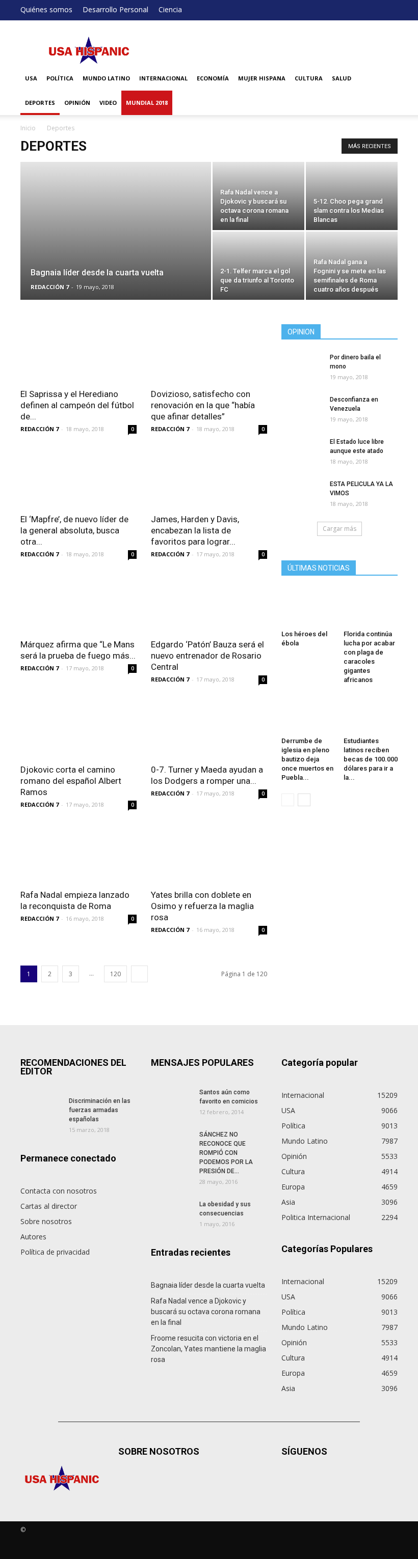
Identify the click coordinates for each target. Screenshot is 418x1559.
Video (108, 102)
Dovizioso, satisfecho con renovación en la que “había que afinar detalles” (203, 405)
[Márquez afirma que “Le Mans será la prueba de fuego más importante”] (78, 603)
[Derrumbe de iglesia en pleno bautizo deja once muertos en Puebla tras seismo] (308, 714)
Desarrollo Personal (115, 9)
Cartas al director (48, 1206)
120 (115, 974)
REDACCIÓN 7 (50, 287)
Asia (288, 1202)
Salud (341, 78)
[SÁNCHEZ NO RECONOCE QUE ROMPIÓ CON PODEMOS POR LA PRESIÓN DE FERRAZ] (171, 1144)
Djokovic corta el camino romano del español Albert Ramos (70, 780)
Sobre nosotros (46, 1221)
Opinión (77, 102)
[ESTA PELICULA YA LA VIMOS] (301, 493)
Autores (33, 1236)
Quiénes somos (46, 9)
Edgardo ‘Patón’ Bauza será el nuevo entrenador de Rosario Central (207, 655)
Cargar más (339, 528)
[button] (385, 90)
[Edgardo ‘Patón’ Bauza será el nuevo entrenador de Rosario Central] (209, 603)
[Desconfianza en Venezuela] (301, 409)
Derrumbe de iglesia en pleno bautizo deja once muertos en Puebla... (307, 759)
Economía (213, 78)
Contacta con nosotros (58, 1191)
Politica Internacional (315, 1217)
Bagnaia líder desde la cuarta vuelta (208, 1285)
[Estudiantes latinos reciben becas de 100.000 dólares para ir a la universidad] (371, 714)
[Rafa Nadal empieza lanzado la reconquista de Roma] (78, 854)
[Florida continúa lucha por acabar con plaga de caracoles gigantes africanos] (371, 607)
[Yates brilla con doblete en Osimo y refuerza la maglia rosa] (209, 854)
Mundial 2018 (147, 102)
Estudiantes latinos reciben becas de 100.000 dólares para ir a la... (371, 759)
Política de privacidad (55, 1252)
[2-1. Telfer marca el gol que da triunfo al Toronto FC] (258, 266)
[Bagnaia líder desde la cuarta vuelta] (115, 231)
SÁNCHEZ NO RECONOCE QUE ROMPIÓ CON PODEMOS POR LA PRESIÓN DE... (226, 1153)
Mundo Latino (106, 78)
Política (59, 78)
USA (31, 78)
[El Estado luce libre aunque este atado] (301, 451)
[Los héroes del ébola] (308, 607)
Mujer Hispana (261, 78)
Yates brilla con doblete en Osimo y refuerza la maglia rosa (202, 906)
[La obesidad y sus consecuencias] (171, 1214)
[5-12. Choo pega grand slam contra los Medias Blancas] (352, 196)
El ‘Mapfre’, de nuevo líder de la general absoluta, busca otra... (74, 530)
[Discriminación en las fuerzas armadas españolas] (40, 1110)
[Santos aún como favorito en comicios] (171, 1102)
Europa (293, 1187)
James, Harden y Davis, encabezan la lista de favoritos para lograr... (195, 530)
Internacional (163, 78)
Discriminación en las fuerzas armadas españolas (99, 1110)
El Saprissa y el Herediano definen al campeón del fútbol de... (77, 405)
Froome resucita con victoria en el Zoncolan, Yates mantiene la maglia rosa (208, 1349)
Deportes (40, 102)
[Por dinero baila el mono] (301, 367)
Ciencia (170, 9)
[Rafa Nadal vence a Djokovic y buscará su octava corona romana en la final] (258, 196)
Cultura (309, 78)
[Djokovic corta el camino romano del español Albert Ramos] (78, 728)
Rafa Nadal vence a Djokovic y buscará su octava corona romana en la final (205, 1311)
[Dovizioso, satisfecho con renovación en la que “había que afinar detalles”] (209, 353)
